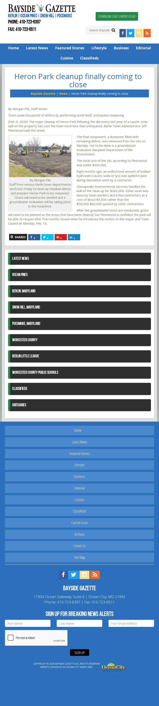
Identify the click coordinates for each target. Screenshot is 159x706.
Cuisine (66, 58)
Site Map (79, 557)
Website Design (49, 667)
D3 (64, 667)
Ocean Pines (20, 275)
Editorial (143, 48)
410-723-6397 (30, 22)
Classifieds (89, 58)
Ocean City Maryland (79, 667)
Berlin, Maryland (23, 291)
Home (13, 48)
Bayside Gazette (43, 94)
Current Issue (79, 522)
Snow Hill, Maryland (26, 307)
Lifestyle (99, 48)
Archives (80, 534)
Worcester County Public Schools (35, 373)
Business (121, 48)
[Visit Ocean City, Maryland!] (113, 667)
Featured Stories (69, 48)
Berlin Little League (25, 356)
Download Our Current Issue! (116, 16)
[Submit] (113, 30)
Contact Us (79, 545)
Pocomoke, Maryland (26, 324)
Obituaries (19, 405)
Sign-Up (79, 652)
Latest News (37, 48)
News (63, 94)
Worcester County (24, 340)
